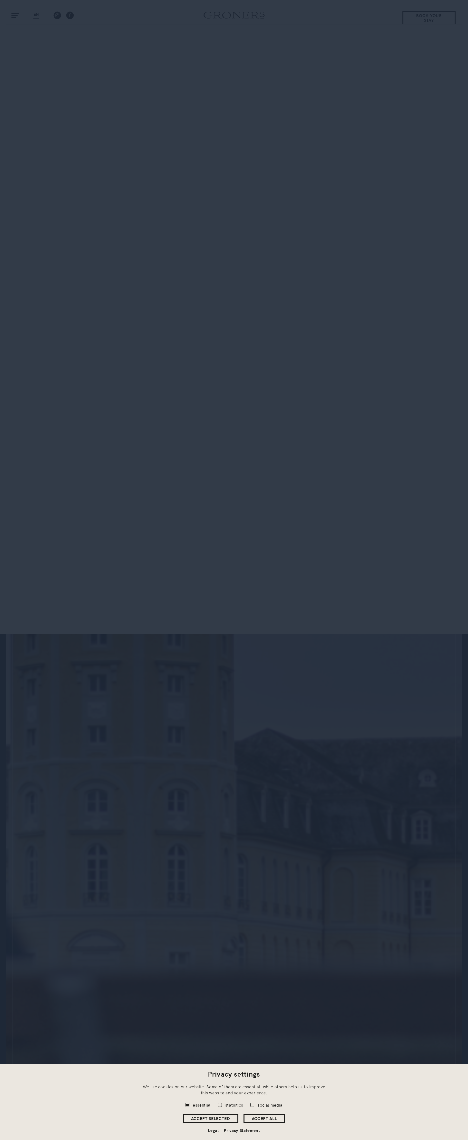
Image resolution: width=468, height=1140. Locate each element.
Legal (213, 1130)
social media (270, 1105)
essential (202, 1105)
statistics (234, 1105)
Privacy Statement (242, 1130)
